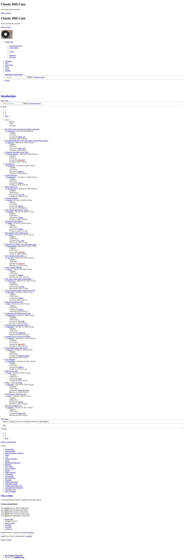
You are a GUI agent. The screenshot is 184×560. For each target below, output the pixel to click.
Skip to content (6, 13)
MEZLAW (21, 137)
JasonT (9, 269)
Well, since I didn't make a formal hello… (19, 279)
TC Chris (21, 194)
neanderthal (11, 361)
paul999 (29, 536)
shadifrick (10, 327)
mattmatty (10, 384)
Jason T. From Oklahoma (13, 267)
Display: (6, 421)
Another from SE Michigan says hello (18, 313)
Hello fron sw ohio (11, 371)
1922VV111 (11, 281)
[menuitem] (15, 46)
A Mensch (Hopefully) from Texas (16, 152)
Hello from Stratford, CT (13, 406)
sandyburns (11, 131)
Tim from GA (9, 164)
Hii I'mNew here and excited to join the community (22, 129)
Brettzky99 (21, 413)
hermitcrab (21, 333)
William (20, 171)
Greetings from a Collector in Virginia (18, 336)
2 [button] (5, 112)
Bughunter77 (11, 177)
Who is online (7, 496)
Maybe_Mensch (12, 154)
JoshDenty (10, 338)
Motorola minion (23, 356)
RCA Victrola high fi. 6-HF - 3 (15, 256)
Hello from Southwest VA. (14, 302)
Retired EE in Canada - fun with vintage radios (21, 244)
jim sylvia (10, 258)
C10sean (10, 235)
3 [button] (5, 114)
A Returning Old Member (13, 221)
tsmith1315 (11, 166)
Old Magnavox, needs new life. (15, 394)
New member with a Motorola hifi (16, 233)
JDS (8, 304)
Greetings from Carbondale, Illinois (17, 325)
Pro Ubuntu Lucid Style (13, 555)
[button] (6, 116)
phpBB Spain (19, 557)
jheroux (9, 200)
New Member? (10, 359)
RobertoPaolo (12, 246)
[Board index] (29, 38)
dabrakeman (11, 315)
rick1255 (10, 350)
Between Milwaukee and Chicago (16, 348)
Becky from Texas (11, 187)
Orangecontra (11, 189)
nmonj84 (10, 212)
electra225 (21, 160)
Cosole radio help (11, 175)
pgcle (9, 396)
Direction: (35, 421)
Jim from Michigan (11, 198)
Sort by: (20, 421)
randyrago (10, 143)
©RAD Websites (28, 532)
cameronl (10, 407)
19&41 (9, 223)
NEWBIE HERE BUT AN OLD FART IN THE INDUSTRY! (26, 141)
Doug (9, 373)
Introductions (8, 96)
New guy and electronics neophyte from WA (20, 290)
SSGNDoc (11, 292)
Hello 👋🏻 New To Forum (13, 383)
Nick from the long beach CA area (16, 210)
